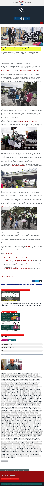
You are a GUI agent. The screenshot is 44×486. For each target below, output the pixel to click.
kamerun (3, 417)
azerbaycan (21, 386)
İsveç (12, 414)
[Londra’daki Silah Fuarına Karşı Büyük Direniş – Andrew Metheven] (22, 45)
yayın (30, 454)
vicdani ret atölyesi (36, 450)
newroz (36, 429)
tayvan (27, 444)
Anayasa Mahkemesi (23, 379)
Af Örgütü (20, 376)
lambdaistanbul (31, 422)
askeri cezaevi (33, 382)
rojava (7, 436)
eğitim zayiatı (15, 399)
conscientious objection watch (10, 396)
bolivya (27, 391)
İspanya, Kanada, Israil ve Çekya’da (18, 165)
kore (21, 420)
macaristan (32, 423)
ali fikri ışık (27, 377)
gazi (33, 404)
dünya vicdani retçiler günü (21, 398)
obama (24, 430)
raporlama (29, 435)
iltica (33, 410)
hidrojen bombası (5, 408)
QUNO (16, 435)
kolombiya (6, 420)
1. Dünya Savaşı (25, 373)
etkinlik (30, 401)
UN (27, 448)
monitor (28, 427)
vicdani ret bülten (5, 451)
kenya (3, 419)
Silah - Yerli (16, 439)
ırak (39, 414)
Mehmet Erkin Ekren (29, 424)
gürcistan (3, 407)
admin (5, 273)
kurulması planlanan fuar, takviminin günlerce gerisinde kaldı (29, 70)
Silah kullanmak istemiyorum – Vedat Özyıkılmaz (22, 2)
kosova (30, 420)
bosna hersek (32, 391)
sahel (29, 436)
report (34, 435)
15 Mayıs (6, 374)
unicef (30, 448)
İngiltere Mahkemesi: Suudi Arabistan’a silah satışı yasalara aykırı (16, 265)
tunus (34, 445)
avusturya (3, 386)
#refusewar (9, 373)
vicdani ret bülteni (13, 451)
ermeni (3, 401)
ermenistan (8, 401)
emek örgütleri (26, 399)
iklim (29, 410)
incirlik (3, 411)
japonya (16, 416)
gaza (30, 404)
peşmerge (20, 433)
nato (17, 429)
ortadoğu (36, 430)
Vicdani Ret (19, 450)
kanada (13, 417)
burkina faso (13, 392)
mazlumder (17, 424)
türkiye (3, 447)
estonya (13, 401)
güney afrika (22, 405)
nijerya (3, 430)
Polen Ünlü (35, 433)
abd (2, 376)
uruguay (35, 448)
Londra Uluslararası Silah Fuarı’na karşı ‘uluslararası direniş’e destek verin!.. (18, 260)
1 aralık (14, 373)
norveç (11, 430)
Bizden (41, 57)
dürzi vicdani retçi (31, 398)
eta (17, 401)
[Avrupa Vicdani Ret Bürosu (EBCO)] (26, 19)
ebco (6, 399)
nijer (40, 429)
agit (40, 376)
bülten (8, 392)
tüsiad (14, 447)
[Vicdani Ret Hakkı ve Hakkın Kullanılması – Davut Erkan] (7, 336)
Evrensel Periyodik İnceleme (10, 402)
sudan (26, 442)
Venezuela (8, 450)
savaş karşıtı (8, 276)
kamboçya (39, 416)
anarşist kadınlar (15, 379)
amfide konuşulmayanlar (6, 379)
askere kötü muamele (25, 382)
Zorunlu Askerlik (11, 457)
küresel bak (4, 422)
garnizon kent (18, 404)
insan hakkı (13, 411)
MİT (15, 427)
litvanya (22, 423)
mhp (25, 426)
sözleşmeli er (16, 442)
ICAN (16, 410)
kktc (37, 419)
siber (3, 439)
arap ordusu (20, 380)
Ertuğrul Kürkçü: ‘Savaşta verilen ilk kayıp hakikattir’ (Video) (12, 357)
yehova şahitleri (35, 454)
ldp (2, 423)
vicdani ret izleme (5, 454)
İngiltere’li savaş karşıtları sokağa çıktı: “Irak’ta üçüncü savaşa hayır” (17, 268)
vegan (3, 450)
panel (40, 432)
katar (38, 417)
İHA (22, 410)
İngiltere (3, 276)
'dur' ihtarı (3, 373)
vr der (17, 454)
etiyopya (21, 401)
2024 (25, 374)
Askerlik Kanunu (17, 383)
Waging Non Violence (8, 253)
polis (39, 433)
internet (19, 413)
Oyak (12, 432)
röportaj (16, 436)
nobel (7, 430)
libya (18, 423)
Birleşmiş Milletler (11, 391)
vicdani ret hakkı (30, 451)
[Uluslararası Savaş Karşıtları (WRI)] (17, 19)
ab (36, 374)
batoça (32, 388)
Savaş (33, 436)
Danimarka (19, 396)
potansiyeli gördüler (10, 236)
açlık (6, 376)
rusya (21, 436)
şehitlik (33, 438)
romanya (12, 436)
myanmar (7, 429)
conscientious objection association (25, 395)
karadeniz (34, 417)
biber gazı (22, 389)
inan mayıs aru (38, 410)
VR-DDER (21, 454)
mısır (19, 427)
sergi (37, 438)
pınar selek (25, 433)
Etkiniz (25, 401)
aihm (2, 377)
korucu (25, 420)
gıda (6, 405)
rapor (25, 435)
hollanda (31, 408)
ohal (31, 430)
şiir (11, 439)
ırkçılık (3, 416)
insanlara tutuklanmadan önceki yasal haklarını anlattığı (27, 121)
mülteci (33, 427)
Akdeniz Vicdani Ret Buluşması (11, 377)
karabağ (18, 417)
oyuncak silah (17, 432)
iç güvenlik (11, 410)
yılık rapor (19, 455)
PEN (11, 433)
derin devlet (29, 396)
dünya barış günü (12, 398)
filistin (38, 402)
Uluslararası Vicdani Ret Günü (19, 448)
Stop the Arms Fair (28, 75)
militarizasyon (30, 426)
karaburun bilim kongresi (26, 417)
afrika (31, 376)
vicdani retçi (12, 454)
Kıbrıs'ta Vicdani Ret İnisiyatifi (30, 419)
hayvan (38, 407)
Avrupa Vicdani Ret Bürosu (27, 385)
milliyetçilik (3, 427)
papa (3, 433)
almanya (32, 377)
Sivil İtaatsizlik (13, 441)
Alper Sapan (39, 377)
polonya (3, 435)
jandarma (11, 416)
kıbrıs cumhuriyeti (20, 419)
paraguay (7, 433)
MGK (18, 426)
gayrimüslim (25, 404)
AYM (11, 386)
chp (7, 394)
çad (22, 392)
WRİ (26, 454)
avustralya (35, 385)
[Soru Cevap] (14, 468)
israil (7, 414)
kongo (12, 420)
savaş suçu (21, 438)
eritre (32, 399)
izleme (28, 414)
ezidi (18, 402)
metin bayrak (13, 426)
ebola (10, 399)
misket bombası (10, 427)
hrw (35, 408)
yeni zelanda (8, 455)
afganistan (26, 376)
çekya (35, 392)
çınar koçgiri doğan (17, 394)
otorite (8, 432)
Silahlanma (36, 439)
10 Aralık (31, 373)
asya (7, 385)
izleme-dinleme (33, 414)
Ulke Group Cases (30, 447)
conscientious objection (13, 395)
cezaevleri (3, 394)
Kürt (8, 422)
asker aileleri (31, 380)
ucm (18, 447)
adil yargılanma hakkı (13, 376)
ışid (6, 416)
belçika (13, 389)
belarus (8, 389)
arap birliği (14, 380)
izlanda (24, 414)
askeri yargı (10, 383)
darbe (24, 396)
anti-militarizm (31, 379)
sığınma (24, 441)
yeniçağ (14, 455)
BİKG (26, 389)
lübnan (27, 423)
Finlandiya (3, 404)
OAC (20, 430)
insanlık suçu (13, 413)
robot (3, 436)
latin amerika (38, 422)
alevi (22, 377)
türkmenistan (9, 447)
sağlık (26, 436)
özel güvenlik (24, 432)
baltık (12, 388)
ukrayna (22, 447)
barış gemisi (21, 388)
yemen (3, 455)
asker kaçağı (9, 382)
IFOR (19, 410)
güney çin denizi (29, 405)
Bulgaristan (39, 391)
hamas (33, 407)
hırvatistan (26, 408)
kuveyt (19, 422)
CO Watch (26, 394)
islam (36, 413)
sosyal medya (4, 442)
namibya (12, 429)
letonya (6, 423)
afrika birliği (36, 376)
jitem (20, 416)
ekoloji (21, 399)
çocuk (31, 394)
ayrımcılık (16, 386)
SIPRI (8, 441)
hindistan (11, 408)
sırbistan (35, 441)
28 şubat (29, 374)
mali (8, 424)
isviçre (15, 414)
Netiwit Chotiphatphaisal (29, 429)
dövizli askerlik (4, 398)
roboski (38, 435)
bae (26, 386)
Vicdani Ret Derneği (21, 451)
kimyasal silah (8, 419)
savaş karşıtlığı (8, 438)
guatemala (17, 405)
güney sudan (36, 405)
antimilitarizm (8, 380)
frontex (13, 404)
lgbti (10, 423)
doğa (37, 396)
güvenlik (8, 407)
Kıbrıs (14, 419)
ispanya (3, 414)
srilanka (21, 442)
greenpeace (11, 405)
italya (20, 414)
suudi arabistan (16, 444)
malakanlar (4, 424)
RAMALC (20, 435)
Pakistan (35, 432)
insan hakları (19, 411)
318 (33, 374)
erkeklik (35, 399)
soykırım (9, 442)
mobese (23, 427)
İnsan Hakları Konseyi (5, 413)
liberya (14, 423)
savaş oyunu (15, 438)
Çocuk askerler (37, 394)
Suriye (3, 444)
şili (2, 441)
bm (22, 391)
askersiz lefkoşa (24, 383)
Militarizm (36, 426)
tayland (22, 444)
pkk (30, 433)
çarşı (31, 392)
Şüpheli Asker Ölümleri (33, 442)
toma (26, 445)
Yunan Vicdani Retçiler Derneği (35, 455)
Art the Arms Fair (29, 246)
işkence (31, 413)
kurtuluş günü (14, 422)
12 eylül (35, 373)
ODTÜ (28, 430)
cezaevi (39, 392)
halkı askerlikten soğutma (26, 407)
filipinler (34, 402)
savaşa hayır (27, 438)
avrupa (11, 385)
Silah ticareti (13, 276)
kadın (24, 416)
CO (22, 394)
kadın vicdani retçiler (31, 416)
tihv (22, 445)
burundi (18, 392)
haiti (19, 407)
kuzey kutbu (25, 422)
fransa (8, 404)
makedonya (38, 423)
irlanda (27, 413)
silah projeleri (23, 439)
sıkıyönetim (30, 441)
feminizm (29, 402)
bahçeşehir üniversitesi (33, 386)
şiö (4, 441)
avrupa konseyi (17, 385)
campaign (26, 392)
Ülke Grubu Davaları (9, 448)
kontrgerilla (17, 420)
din (34, 396)
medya (22, 424)
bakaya (7, 388)
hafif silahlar (14, 407)
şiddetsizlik (7, 439)
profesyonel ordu (10, 435)
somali (40, 441)
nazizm (21, 429)
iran (23, 413)
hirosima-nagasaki (18, 408)
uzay (39, 448)
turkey (37, 445)
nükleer (15, 430)
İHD (26, 410)
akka (19, 377)
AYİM (8, 386)
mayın (12, 424)
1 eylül (19, 373)
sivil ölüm (20, 441)
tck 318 (31, 444)
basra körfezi (27, 388)
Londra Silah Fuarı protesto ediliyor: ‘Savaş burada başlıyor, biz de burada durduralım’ (20, 263)
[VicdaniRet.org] (22, 10)
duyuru (37, 398)
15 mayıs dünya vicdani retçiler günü (16, 374)
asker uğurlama (16, 382)
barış (15, 388)
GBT (2, 405)
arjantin (25, 380)
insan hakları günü (27, 411)
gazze (37, 404)
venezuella (13, 450)
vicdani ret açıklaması (27, 450)
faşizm (25, 402)
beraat (17, 389)
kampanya (8, 417)
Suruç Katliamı (9, 444)
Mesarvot (7, 426)
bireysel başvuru (32, 389)
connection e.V (4, 395)
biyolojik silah (17, 391)
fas (21, 402)
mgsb (21, 426)
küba (39, 420)
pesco (15, 433)
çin (10, 394)
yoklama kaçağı (25, 455)
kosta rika (35, 420)
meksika (35, 424)
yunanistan (4, 457)
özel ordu (30, 432)
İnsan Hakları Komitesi (36, 411)
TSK (29, 445)
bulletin (3, 392)
